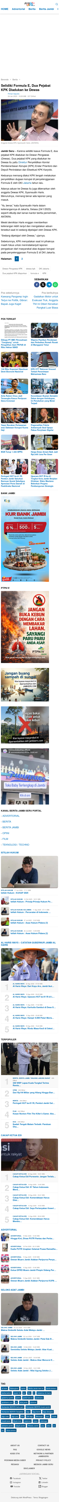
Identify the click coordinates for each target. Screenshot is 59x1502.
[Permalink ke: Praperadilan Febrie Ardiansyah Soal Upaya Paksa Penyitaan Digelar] (44, 415)
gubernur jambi (7, 1397)
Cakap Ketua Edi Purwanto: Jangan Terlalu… (34, 1176)
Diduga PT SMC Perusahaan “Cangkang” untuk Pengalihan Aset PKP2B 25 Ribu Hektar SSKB (14, 343)
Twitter (44, 1478)
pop (42, 1425)
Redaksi (15, 1464)
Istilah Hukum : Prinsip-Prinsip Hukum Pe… (31, 901)
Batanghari (14, 1388)
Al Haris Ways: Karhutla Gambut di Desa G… (34, 1007)
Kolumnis (27, 910)
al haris (4, 1388)
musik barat (6, 1421)
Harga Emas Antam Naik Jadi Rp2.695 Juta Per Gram (44, 453)
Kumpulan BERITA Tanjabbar (13, 1411)
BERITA (6, 821)
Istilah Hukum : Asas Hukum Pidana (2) (29, 933)
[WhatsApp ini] (55, 284)
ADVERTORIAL (11, 815)
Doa (14, 1122)
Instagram (17, 1482)
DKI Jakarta (44, 268)
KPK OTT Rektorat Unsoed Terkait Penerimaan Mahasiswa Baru (43, 371)
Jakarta (27, 182)
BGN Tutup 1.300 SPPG (12, 451)
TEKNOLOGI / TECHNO (15, 844)
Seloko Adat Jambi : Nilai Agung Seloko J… (31, 1370)
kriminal (33, 1402)
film (29, 1393)
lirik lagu (30, 1416)
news (36, 1421)
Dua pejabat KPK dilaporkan (14, 273)
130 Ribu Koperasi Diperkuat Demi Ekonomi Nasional (14, 370)
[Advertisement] (29, 44)
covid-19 (17, 1393)
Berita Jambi (24, 1078)
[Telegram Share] (49, 284)
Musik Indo (17, 1421)
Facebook (17, 1478)
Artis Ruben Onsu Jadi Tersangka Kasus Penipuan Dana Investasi (14, 398)
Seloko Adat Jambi (12, 1289)
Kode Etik (15, 1453)
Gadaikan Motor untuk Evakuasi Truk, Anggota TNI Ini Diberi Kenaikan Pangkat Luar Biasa (45, 300)
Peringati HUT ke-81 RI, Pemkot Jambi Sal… (34, 1103)
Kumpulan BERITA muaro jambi (38, 1407)
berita (23, 1388)
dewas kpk (30, 268)
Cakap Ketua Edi (20, 1174)
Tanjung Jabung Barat (40, 1078)
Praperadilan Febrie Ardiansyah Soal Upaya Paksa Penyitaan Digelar (42, 427)
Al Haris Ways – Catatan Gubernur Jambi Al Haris (28, 944)
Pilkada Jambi (33, 1425)
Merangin (39, 1416)
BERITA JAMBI (10, 827)
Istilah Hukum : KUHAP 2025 (14, 893)
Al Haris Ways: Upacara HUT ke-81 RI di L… (34, 996)
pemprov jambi (7, 1425)
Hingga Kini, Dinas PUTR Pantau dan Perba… (32, 1238)
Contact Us (43, 1445)
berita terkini (6, 1393)
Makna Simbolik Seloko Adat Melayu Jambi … (23, 1330)
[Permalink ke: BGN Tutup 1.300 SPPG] (14, 442)
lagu (28, 1411)
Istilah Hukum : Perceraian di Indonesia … (31, 912)
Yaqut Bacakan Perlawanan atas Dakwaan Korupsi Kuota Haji (14, 427)
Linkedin (44, 1482)
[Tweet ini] (43, 284)
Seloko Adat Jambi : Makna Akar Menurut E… (32, 1360)
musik (54, 1416)
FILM (5, 838)
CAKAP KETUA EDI (11, 1135)
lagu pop (15, 1416)
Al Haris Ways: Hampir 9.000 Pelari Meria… (33, 1018)
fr (33, 1393)
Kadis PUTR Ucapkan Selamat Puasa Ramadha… (34, 1249)
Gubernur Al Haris (44, 1393)
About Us (15, 1445)
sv (54, 1425)
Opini (15, 1090)
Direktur (22, 162)
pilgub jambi (20, 1425)
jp (16, 1402)
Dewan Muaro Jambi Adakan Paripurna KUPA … (34, 1280)
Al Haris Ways (18, 984)
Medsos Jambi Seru (43, 1464)
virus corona (11, 1430)
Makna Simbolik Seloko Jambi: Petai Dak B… (32, 1339)
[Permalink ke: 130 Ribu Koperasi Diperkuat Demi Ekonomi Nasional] (14, 359)
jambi (18, 1397)
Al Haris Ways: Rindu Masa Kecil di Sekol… (33, 1028)
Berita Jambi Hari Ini (35, 1388)
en (24, 1393)
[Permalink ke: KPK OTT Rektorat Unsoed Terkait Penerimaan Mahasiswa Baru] (44, 359)
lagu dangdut (48, 1411)
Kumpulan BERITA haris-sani (12, 1407)
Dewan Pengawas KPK (12, 268)
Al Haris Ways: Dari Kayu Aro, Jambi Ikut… (33, 986)
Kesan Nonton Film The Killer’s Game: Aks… (34, 1113)
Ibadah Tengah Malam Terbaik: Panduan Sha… (32, 1125)
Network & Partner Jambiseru (43, 1455)
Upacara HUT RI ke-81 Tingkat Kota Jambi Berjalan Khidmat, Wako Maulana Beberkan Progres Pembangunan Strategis (44, 481)
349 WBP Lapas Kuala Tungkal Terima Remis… (31, 1084)
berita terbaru (51, 1388)
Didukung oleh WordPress (21, 1497)
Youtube (17, 1486)
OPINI (5, 833)
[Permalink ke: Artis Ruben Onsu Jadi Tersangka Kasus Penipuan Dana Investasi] (14, 386)
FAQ (15, 1449)
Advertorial (9, 1229)
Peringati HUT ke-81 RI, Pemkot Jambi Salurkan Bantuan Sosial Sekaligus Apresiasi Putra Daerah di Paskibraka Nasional (13, 481)
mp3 (47, 1416)
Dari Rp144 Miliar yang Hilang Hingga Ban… (34, 1092)
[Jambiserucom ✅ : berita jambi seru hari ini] (29, 3)
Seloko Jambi (6, 1327)
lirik (22, 1416)
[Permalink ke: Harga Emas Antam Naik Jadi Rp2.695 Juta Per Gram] (44, 442)
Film (14, 1111)
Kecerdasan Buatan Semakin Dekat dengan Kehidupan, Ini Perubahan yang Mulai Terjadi (44, 399)
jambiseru (39, 1397)
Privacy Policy (43, 1460)
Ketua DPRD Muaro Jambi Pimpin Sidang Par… (33, 1270)
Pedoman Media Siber (15, 1460)
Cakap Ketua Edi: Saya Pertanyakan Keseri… (34, 1208)
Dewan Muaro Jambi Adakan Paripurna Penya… (34, 1259)
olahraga (43, 1421)
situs (48, 1425)
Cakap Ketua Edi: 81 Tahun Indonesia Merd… (30, 1188)
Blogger (45, 1486)
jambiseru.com (7, 1402)
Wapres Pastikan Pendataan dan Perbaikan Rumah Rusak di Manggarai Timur (44, 342)
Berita (15, 1078)
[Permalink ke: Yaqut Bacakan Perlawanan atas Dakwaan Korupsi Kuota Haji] (14, 415)
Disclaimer (29, 1468)
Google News (43, 1449)
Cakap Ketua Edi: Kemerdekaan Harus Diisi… (31, 1198)
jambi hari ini (28, 1397)
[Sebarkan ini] (37, 284)
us (3, 1430)
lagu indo (5, 1416)
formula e (35, 273)
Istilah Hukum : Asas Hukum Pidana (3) (29, 922)
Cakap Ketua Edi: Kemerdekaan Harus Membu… (31, 1219)
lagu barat (36, 1411)
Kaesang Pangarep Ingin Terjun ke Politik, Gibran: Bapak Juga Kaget (14, 298)
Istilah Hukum (10, 852)
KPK (44, 273)
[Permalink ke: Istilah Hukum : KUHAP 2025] (29, 872)
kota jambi (24, 1402)
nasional (27, 1421)
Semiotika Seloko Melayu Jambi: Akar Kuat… (32, 1349)
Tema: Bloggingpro (40, 1497)
